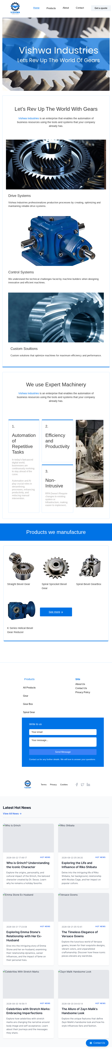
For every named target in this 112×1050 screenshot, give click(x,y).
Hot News (45, 857)
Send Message (63, 752)
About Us (80, 684)
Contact (80, 8)
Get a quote (101, 8)
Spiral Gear (29, 712)
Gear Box (28, 704)
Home (36, 8)
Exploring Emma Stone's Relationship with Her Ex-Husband (24, 936)
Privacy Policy (82, 692)
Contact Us (99, 1043)
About (66, 8)
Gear (25, 696)
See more (54, 611)
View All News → (12, 813)
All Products (29, 687)
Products (51, 8)
